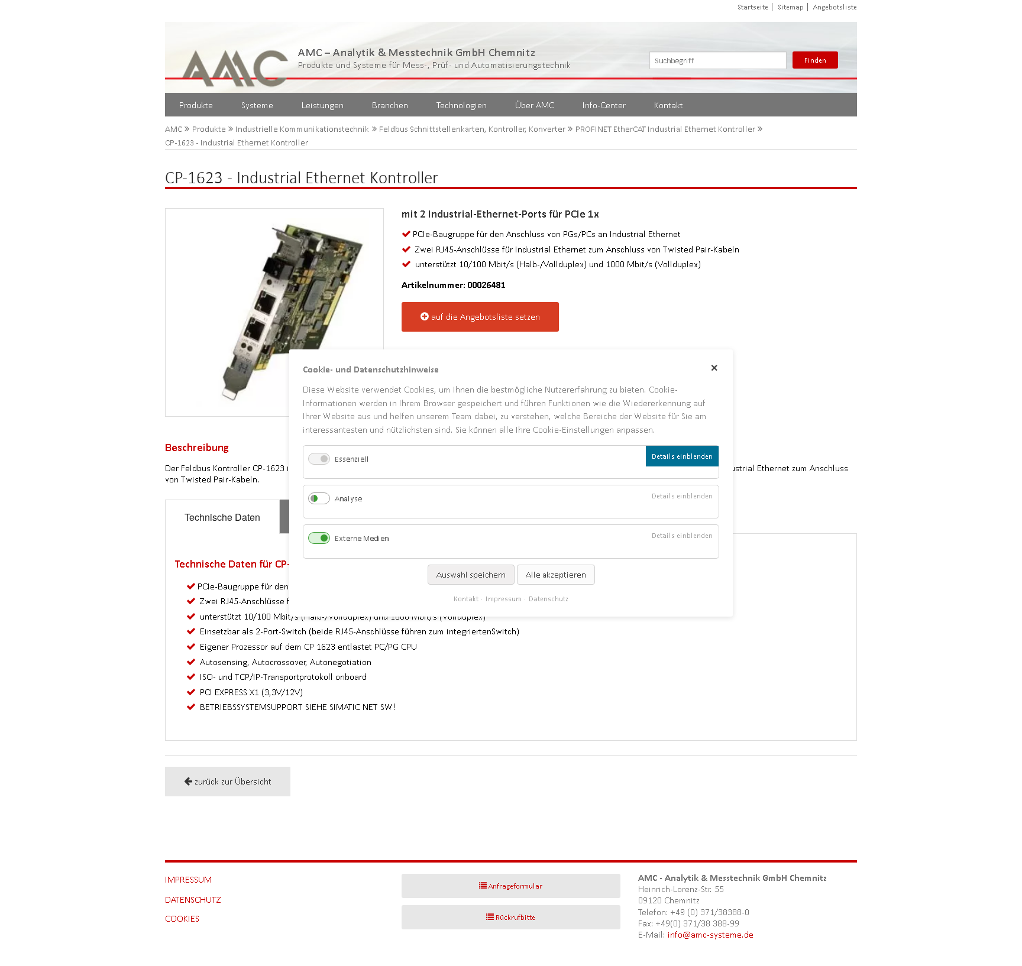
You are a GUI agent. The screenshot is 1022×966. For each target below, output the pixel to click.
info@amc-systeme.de (710, 934)
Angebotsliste (835, 7)
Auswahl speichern (471, 574)
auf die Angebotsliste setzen (485, 317)
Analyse (348, 498)
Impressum (188, 879)
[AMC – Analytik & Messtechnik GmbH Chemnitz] (236, 57)
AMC (173, 129)
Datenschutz (193, 899)
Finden (815, 60)
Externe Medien (362, 538)
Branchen (390, 105)
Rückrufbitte (515, 917)
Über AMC (534, 105)
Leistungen (323, 105)
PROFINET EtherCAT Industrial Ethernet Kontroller (665, 129)
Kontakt (668, 105)
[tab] (222, 517)
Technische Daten (222, 517)
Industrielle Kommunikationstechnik (302, 129)
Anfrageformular (515, 886)
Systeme (257, 105)
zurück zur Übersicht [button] (233, 781)
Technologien (461, 105)
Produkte (196, 105)
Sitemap (791, 7)
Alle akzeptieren (556, 574)
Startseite (753, 7)
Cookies (182, 918)
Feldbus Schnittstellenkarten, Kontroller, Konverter (472, 129)
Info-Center (604, 105)
